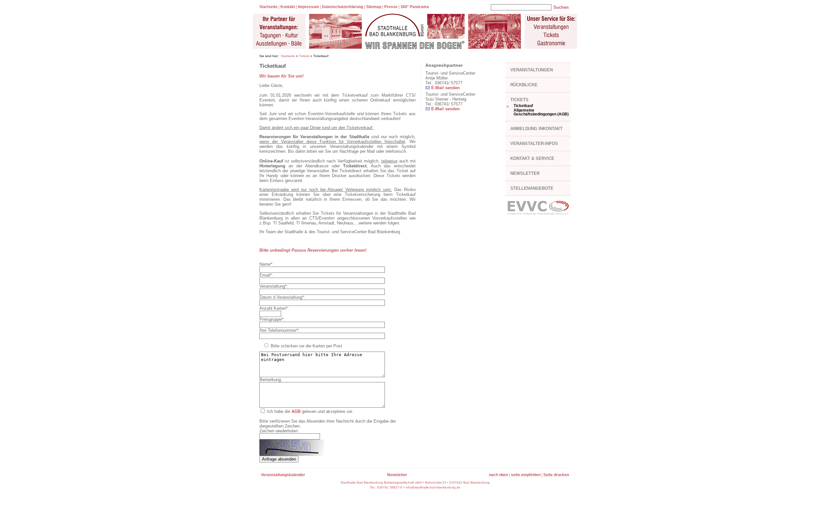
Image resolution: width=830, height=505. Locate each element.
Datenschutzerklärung (342, 7)
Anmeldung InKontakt (536, 128)
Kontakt (287, 7)
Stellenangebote (531, 188)
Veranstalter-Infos (534, 143)
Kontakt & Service (532, 158)
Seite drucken (556, 475)
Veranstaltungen (531, 69)
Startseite (268, 7)
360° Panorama (414, 7)
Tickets (304, 56)
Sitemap (373, 7)
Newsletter (525, 173)
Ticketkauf (523, 106)
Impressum (308, 7)
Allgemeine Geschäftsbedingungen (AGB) (541, 112)
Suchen (561, 7)
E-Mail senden (445, 87)
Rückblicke (524, 84)
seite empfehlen (525, 475)
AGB (296, 411)
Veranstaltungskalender (283, 475)
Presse (390, 7)
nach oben (498, 475)
